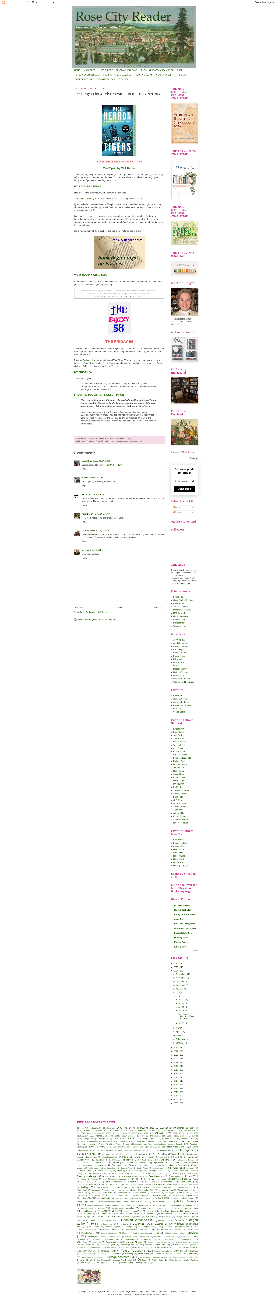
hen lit (132, 1184)
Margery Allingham (129, 1205)
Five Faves (81, 1179)
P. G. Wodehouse (180, 823)
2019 (176, 1062)
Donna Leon (189, 1168)
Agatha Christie (169, 1139)
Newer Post (80, 608)
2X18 (101, 1139)
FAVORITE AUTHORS (83, 79)
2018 (176, 1066)
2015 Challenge (111, 1130)
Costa (136, 1165)
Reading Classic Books (141, 1233)
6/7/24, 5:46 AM (103, 514)
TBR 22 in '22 (154, 1247)
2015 (176, 1077)
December (181, 974)
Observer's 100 (95, 1220)
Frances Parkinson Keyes (91, 1182)
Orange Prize (164, 1220)
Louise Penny (122, 1202)
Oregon (178, 1220)
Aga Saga (154, 1139)
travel (115, 1254)
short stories (97, 1242)
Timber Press (192, 1251)
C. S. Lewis (175, 1157)
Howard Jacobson (103, 1187)
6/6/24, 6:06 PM (105, 461)
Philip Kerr (104, 1229)
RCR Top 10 (178, 709)
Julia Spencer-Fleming (140, 1195)
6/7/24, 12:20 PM (103, 531)
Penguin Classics (166, 1227)
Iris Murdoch (178, 787)
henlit (141, 1184)
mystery (119, 441)
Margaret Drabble (111, 1205)
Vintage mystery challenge (92, 1257)
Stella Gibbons (182, 1245)
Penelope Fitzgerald (182, 758)
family (142, 1176)
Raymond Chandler (108, 1233)
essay (163, 1173)
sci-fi (159, 1239)
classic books (128, 1163)
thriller (141, 441)
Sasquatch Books (112, 1239)
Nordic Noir (167, 1217)
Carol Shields (114, 1160)
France (195, 1179)
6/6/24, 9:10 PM (98, 494)
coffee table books (191, 1163)
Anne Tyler (178, 810)
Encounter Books (109, 1174)
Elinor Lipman (179, 777)
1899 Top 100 (179, 640)
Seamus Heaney (171, 1239)
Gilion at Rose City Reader (94, 438)
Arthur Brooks (161, 1144)
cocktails (176, 1163)
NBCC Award (179, 613)
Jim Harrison (178, 768)
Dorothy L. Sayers (181, 866)
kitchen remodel (104, 1198)
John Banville (155, 1193)
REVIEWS (123, 79)
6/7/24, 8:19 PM (96, 550)
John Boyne (169, 1193)
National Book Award (182, 610)
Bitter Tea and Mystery (184, 924)
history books (172, 1184)
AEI (144, 1139)
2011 (176, 1092)
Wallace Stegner (179, 1257)
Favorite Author (156, 1176)
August (179, 989)
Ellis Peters (93, 1174)
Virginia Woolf (145, 1257)
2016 (176, 1073)
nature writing (86, 1214)
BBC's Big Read (180, 649)
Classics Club (145, 1163)
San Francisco (95, 1239)
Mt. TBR (115, 1211)
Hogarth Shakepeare (190, 1184)
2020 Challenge (122, 1133)
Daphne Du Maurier (179, 1165)
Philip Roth (178, 797)
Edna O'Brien (149, 1171)
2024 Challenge (129, 1136)
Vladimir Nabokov (181, 790)
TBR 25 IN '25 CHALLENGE (86, 75)
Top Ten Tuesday (87, 1254)
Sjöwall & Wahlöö (182, 1242)
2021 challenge (161, 1133)
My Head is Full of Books (103, 363)
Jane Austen (178, 735)
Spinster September (127, 1245)
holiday (85, 1187)
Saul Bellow (178, 738)
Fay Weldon (176, 1176)
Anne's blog (83, 366)
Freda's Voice (88, 360)
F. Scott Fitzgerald (181, 755)
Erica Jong (178, 659)
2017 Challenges (165, 1130)
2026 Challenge (181, 1136)
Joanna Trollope (138, 1193)
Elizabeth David (181, 1171)
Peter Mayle (92, 1229)
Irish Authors (95, 1190)
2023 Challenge (104, 1136)
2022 (176, 1051)
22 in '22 (83, 1139)
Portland (165, 1229)
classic (110, 1162)
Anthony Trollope (180, 807)
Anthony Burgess (180, 646)
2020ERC (136, 1133)
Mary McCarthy (192, 1205)
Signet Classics (112, 1242)
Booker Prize (178, 597)
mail (170, 1202)
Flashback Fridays (117, 1179)
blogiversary (163, 1150)
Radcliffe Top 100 (89, 1233)
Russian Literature (171, 1237)
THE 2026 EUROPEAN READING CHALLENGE (162, 70)
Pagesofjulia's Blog (183, 933)
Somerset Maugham (107, 1245)
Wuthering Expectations (185, 928)
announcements (171, 1141)
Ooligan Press (111, 1220)
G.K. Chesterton (153, 1182)
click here (127, 296)
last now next (121, 1198)
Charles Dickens (148, 1160)
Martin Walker (176, 1205)
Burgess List (162, 1157)
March (179, 1035)
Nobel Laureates (180, 616)
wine (98, 1263)
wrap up (139, 1263)
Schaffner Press (147, 1239)
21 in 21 (195, 1136)
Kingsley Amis (179, 729)
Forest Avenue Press (178, 1179)
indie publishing (184, 1187)
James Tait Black (180, 607)
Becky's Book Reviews (184, 914)
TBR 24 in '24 (183, 1247)
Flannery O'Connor (98, 1179)
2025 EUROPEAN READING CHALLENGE (118, 70)
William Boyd (179, 745)
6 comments (120, 438)
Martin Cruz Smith (160, 1205)
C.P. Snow (188, 1157)
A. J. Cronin (178, 748)
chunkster (97, 1163)
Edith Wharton (134, 1171)
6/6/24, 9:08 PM (96, 478)
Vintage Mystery (191, 1254)
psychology (178, 1229)
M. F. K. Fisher (179, 751)
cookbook (102, 1165)
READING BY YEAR (106, 79)
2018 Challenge (192, 1130)
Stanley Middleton (145, 1245)
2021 (176, 1055)
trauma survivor (103, 1254)
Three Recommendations (163, 1251)
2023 (176, 1047)
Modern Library (180, 669)
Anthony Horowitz (88, 1144)
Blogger (164, 1294)
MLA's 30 (177, 666)
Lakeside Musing (182, 905)
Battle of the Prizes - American (175, 1147)
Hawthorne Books (97, 1184)
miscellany (131, 1208)
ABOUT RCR (89, 70)
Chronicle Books (83, 1163)
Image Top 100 (179, 662)
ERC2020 (138, 1174)
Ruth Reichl (185, 1237)
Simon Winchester (181, 820)
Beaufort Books (124, 1150)
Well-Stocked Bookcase (183, 682)
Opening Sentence (130, 441)
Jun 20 (181, 1003)
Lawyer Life (150, 1198)
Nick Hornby (178, 771)
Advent (132, 1138)
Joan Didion (123, 1193)
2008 (176, 1103)
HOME (77, 70)
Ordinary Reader (181, 938)
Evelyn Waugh (179, 816)
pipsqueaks (131, 1229)
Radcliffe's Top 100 (181, 679)
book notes (128, 1154)
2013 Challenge (177, 1128)
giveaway (168, 1182)
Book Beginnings (88, 441)
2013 (176, 1085)
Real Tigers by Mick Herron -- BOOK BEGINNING (186, 1016)
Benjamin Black (180, 843)
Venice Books (179, 712)
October (179, 981)
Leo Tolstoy (175, 1198)
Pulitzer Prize (179, 623)
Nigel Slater (91, 1217)
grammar (81, 1184)
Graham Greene (180, 764)
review (193, 1232)
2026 (176, 963)
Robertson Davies (130, 1237)
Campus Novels (180, 699)
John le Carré (184, 1193)
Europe (176, 1173)
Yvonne (85, 478)
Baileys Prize (138, 1147)
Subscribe (184, 488)
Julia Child (123, 1195)
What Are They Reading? (123, 1260)
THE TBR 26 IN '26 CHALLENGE (117, 75)
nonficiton (138, 1217)
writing (148, 1263)
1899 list (95, 1128)
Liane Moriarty (189, 1198)
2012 (176, 1088)
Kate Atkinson (179, 732)
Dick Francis (178, 849)
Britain (124, 1157)
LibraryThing (82, 1202)
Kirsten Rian (87, 1198)
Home (119, 608)
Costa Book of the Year (183, 600)
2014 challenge (84, 1130)
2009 (176, 1100)
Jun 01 (181, 1023)
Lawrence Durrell (136, 1198)
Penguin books (149, 1227)
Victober (158, 1254)
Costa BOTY (148, 1165)
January (179, 1043)
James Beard (131, 1190)
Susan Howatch (180, 774)
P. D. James (178, 853)
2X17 (93, 1139)
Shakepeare (186, 1239)
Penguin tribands (183, 1227)
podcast (143, 1229)
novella (187, 1217)
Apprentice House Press (143, 1144)
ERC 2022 (124, 1174)
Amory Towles (112, 1141)
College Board (179, 653)
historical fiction (154, 1184)
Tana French (125, 1247)
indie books (168, 1187)
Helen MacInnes (180, 856)
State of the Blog (163, 1244)
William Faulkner (191, 1260)
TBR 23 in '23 (168, 1247)
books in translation (110, 1157)
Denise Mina (142, 1168)
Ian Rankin (178, 862)
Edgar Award (178, 603)
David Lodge (178, 781)
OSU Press (139, 1224)
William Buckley (175, 1260)
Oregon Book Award (105, 1224)
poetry (153, 1229)
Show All (195, 950)
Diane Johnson (157, 1168)
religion (183, 1233)
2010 (176, 1096)
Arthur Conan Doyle (178, 1144)
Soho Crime (90, 1245)
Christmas (165, 1159)
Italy (106, 1190)
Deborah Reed (127, 1168)
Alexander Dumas (187, 1139)
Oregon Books (122, 1224)
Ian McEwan (178, 784)
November (181, 978)
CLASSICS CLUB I (164, 75)
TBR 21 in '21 (139, 1247)
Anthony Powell (180, 793)
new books (152, 1214)
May (178, 1028)
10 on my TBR (82, 1128)
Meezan (85, 550)
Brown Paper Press (143, 1157)
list (93, 1201)
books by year (92, 1157)
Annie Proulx (155, 1141)
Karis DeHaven (89, 514)
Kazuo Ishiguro (176, 1195)
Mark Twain (144, 1205)
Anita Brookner (127, 1141)
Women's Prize (179, 626)
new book (134, 1213)
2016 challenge (138, 1130)
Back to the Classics (121, 1147)
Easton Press (179, 656)
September (181, 985)
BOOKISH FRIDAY (115, 465)
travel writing (128, 1254)
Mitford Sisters (147, 1208)
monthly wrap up (89, 1211)
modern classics (174, 1208)
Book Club (177, 696)
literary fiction (107, 1202)
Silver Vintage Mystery (132, 1242)
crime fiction (162, 1165)
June (178, 996)
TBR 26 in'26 (91, 1251)
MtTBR (127, 1211)
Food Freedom (144, 1179)
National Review (180, 672)
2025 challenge (156, 1136)
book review (142, 1154)
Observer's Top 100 (181, 675)
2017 (176, 1070)
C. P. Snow (178, 800)
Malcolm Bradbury (94, 1205)
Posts (177, 507)
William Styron (179, 803)
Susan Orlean (111, 1247)
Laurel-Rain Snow (90, 461)
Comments (179, 512)
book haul (106, 1154)
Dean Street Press (109, 1168)
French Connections (182, 705)
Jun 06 (181, 1011)
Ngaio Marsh (178, 859)
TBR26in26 (105, 1251)
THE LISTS (181, 75)
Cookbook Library (181, 702)
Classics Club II (162, 1163)
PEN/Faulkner (179, 620)
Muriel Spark (138, 1211)
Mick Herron (110, 441)
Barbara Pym (152, 1147)
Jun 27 (181, 1000)
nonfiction (151, 1216)
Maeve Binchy (179, 742)
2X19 (109, 1139)
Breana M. (86, 494)
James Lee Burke (148, 1190)
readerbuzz (179, 919)
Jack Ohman (117, 1190)
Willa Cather (143, 1260)
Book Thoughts (159, 1154)
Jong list (110, 1195)
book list (116, 1154)
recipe (157, 1233)
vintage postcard (118, 1257)
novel (178, 1217)
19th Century (108, 1128)
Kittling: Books (181, 942)
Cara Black (100, 1160)
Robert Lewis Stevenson (110, 1237)
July (178, 993)
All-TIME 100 (82, 1141)
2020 (176, 1059)
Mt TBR (105, 1211)
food (130, 1179)
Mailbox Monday (186, 1201)
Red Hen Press (170, 1233)
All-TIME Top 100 (180, 643)
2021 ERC (177, 1133)
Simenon (151, 1242)
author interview (97, 1146)
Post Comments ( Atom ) (96, 612)
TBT (115, 1251)
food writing (160, 1179)
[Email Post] (128, 438)
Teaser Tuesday (132, 1250)
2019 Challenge (95, 1133)
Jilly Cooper (92, 1193)
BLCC (152, 1150)
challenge (128, 1159)
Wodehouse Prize (110, 1263)
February (180, 1039)
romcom (156, 1237)
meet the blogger (87, 1208)
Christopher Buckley (186, 1160)
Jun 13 (181, 1007)
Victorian (169, 1254)
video (178, 1254)
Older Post (158, 608)
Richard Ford (179, 761)
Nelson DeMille (119, 1214)
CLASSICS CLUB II (143, 75)
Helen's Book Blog (182, 910)
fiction (188, 1176)
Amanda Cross (179, 846)
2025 (176, 967)
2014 (176, 1081)
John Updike (178, 813)
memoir (102, 1208)
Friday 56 (100, 441)
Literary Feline (88, 531)
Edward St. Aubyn (165, 1171)
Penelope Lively (131, 1227)
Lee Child (162, 1198)
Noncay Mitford (125, 1217)
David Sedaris (93, 1168)
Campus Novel (84, 1160)
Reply (84, 469)
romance (146, 1237)
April (178, 1032)
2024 (176, 971)
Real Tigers (86, 198)
